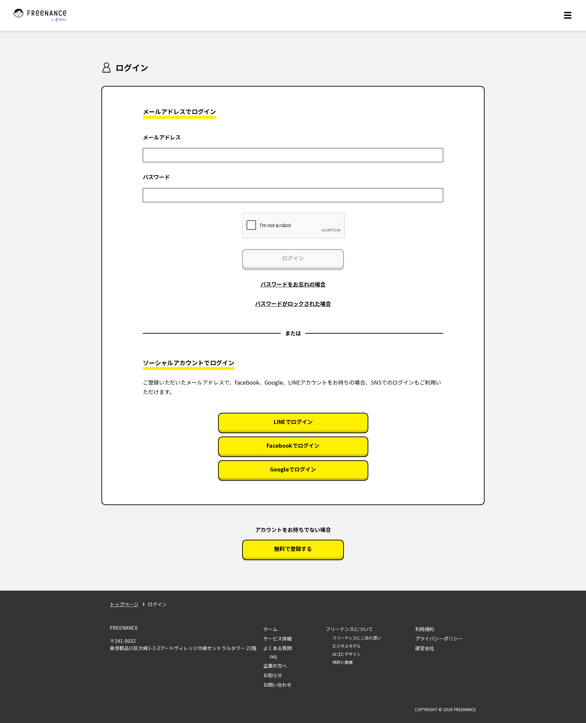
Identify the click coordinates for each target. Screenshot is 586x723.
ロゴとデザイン (346, 654)
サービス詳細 (277, 638)
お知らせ (272, 675)
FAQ (273, 657)
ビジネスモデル (346, 646)
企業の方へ (275, 665)
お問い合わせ (277, 684)
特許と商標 (342, 662)
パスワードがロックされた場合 (293, 303)
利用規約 (424, 629)
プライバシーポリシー (439, 638)
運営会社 (424, 648)
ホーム (270, 629)
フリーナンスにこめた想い (356, 638)
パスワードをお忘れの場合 (293, 284)
